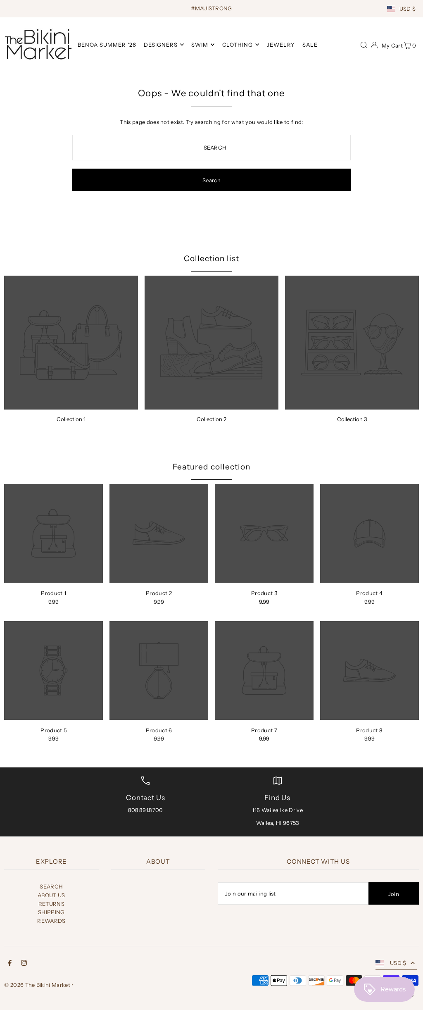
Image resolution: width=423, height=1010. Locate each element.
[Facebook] (10, 964)
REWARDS (51, 920)
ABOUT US (51, 895)
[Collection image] (71, 343)
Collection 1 (71, 419)
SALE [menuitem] (310, 44)
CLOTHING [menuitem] (237, 44)
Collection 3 (352, 419)
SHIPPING (51, 912)
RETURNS (51, 903)
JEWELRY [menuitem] (281, 44)
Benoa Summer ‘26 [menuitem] (107, 44)
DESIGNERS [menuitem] (161, 44)
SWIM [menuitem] (199, 44)
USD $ (407, 8)
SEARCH (51, 886)
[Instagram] (24, 964)
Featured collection (211, 467)
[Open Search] (364, 44)
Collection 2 (211, 419)
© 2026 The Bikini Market (37, 984)
